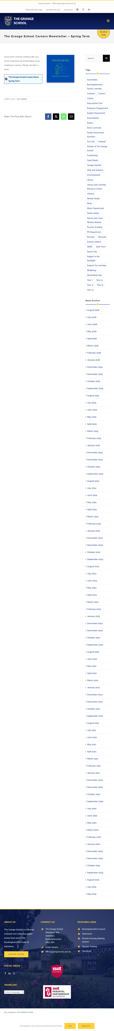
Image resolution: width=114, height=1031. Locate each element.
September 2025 (95, 388)
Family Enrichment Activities (95, 135)
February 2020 (94, 837)
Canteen (91, 93)
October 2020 (93, 794)
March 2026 (92, 345)
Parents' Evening (94, 227)
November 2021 (95, 702)
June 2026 (92, 324)
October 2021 (93, 709)
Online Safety (93, 213)
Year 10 (99, 280)
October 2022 (93, 637)
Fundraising (92, 155)
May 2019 (91, 894)
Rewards (102, 237)
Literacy (90, 194)
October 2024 (93, 467)
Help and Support (95, 170)
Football (102, 141)
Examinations (93, 118)
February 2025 (94, 438)
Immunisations (93, 175)
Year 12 (100, 285)
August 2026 (93, 310)
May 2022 (91, 666)
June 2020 (92, 815)
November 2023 (95, 545)
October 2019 (93, 865)
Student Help (103, 33)
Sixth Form (101, 247)
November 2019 (95, 858)
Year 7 (90, 280)
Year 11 (90, 285)
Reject (86, 1026)
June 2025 (92, 410)
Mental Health (93, 198)
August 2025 (93, 395)
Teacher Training (89, 946)
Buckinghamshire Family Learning (95, 86)
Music (89, 203)
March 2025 (92, 431)
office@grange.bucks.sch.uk (64, 3)
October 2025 (93, 381)
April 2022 (92, 673)
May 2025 (91, 417)
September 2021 (95, 716)
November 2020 (95, 787)
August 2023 (93, 566)
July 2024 (91, 488)
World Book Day (94, 275)
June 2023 (92, 580)
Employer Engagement (97, 108)
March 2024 (92, 516)
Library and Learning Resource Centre (96, 187)
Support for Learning (96, 265)
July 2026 (91, 317)
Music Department (95, 208)
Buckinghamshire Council (93, 929)
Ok (70, 1026)
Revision (91, 237)
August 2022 (93, 652)
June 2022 (92, 659)
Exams (90, 123)
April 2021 (91, 751)
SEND (89, 247)
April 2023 (92, 595)
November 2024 (95, 459)
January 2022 (93, 687)
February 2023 (94, 609)
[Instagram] (14, 973)
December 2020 (95, 780)
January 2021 (93, 773)
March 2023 (92, 602)
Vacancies (86, 951)
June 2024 (92, 495)
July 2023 (91, 573)
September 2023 (95, 559)
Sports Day (92, 251)
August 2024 (93, 481)
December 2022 (95, 623)
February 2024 (94, 523)
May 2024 (91, 502)
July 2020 (91, 808)
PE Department (94, 232)
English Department (96, 113)
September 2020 (95, 801)
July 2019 (91, 887)
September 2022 (95, 645)
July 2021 (91, 730)
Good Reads (92, 160)
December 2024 (95, 452)
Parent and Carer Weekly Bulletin (95, 220)
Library (90, 180)
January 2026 (93, 360)
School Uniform (94, 242)
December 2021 (94, 694)
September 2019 (95, 872)
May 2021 (91, 744)
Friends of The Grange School (97, 148)
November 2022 (95, 630)
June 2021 (92, 737)
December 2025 (95, 367)
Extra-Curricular (94, 128)
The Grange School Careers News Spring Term (23, 79)
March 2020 (92, 830)
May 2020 (91, 823)
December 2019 (95, 851)
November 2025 (95, 374)
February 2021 (94, 766)
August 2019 (93, 880)
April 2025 (92, 424)
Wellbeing (91, 270)
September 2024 (95, 474)
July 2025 (91, 402)
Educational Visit (94, 103)
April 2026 (92, 338)
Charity (90, 98)
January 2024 (93, 531)
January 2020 (93, 844)
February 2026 (94, 353)
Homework (87, 934)
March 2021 (92, 758)
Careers (24, 99)
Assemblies (92, 80)
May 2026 (91, 331)
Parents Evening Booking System (93, 940)
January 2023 (93, 616)
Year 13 (90, 290)
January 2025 (93, 445)
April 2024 (92, 509)
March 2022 (92, 680)
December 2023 (95, 538)
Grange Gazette (94, 165)
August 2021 (93, 723)
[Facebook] (5, 973)
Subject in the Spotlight (93, 258)
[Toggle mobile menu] (108, 20)
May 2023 (91, 588)
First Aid (90, 141)
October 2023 (93, 552)
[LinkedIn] (9, 973)
